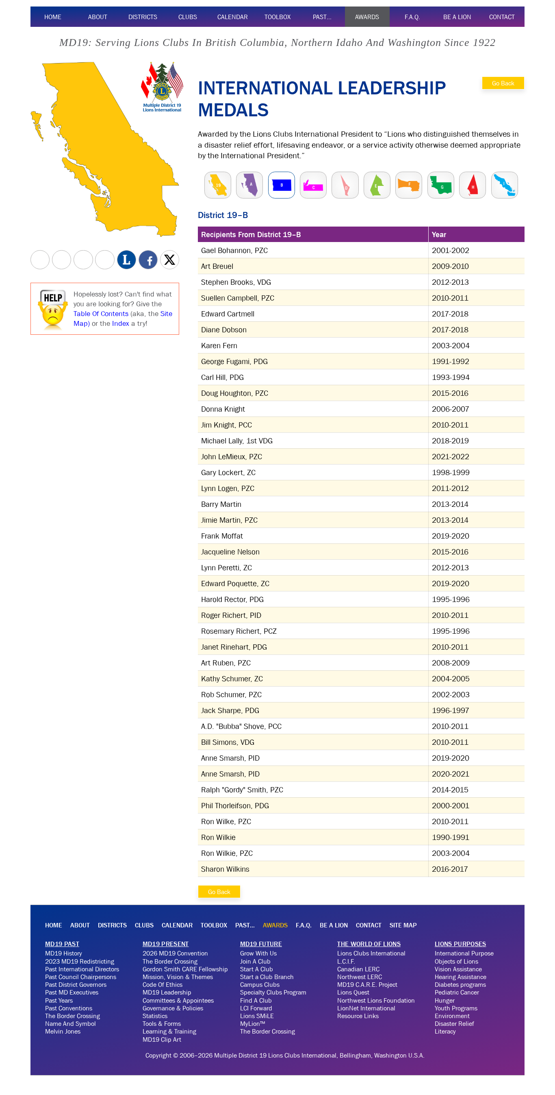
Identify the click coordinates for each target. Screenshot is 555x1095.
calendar (232, 16)
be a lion (457, 16)
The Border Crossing (72, 1015)
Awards (367, 16)
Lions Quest (353, 992)
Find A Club (256, 1000)
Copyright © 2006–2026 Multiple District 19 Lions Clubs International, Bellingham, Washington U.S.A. (285, 1055)
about (97, 16)
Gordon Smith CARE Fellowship (185, 969)
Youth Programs (456, 1008)
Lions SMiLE (257, 1015)
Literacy (445, 1031)
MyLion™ (252, 1023)
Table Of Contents (101, 314)
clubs (187, 16)
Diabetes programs (460, 984)
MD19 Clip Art (162, 1039)
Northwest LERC (359, 976)
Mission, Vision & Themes (178, 976)
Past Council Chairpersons (80, 976)
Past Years (59, 1000)
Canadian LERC (358, 969)
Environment (452, 1015)
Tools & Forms (162, 1023)
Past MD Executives (71, 992)
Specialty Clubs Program (273, 992)
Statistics (155, 1015)
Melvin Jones (62, 1031)
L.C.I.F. (346, 961)
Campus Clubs (260, 984)
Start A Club (256, 969)
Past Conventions (68, 1008)
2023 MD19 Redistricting (79, 961)
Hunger (445, 1000)
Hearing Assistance (460, 976)
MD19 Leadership (167, 992)
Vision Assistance (458, 969)
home (52, 16)
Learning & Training (169, 1031)
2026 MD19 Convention (175, 953)
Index (120, 323)
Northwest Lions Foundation (376, 1000)
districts (142, 16)
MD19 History (63, 953)
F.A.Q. (412, 16)
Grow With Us (258, 953)
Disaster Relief (454, 1023)
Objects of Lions (456, 961)
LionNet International (366, 1008)
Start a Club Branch (267, 976)
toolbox (277, 16)
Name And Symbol (70, 1023)
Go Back (503, 83)
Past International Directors (82, 969)
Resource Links (358, 1015)
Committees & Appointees (178, 1000)
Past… (322, 16)
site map (403, 925)
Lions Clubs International (371, 953)
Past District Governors (75, 984)
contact (502, 16)
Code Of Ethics (162, 984)
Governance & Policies (173, 1008)
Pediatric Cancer (457, 992)
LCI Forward (256, 1008)
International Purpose (464, 953)
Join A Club (255, 961)
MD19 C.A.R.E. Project (367, 984)
